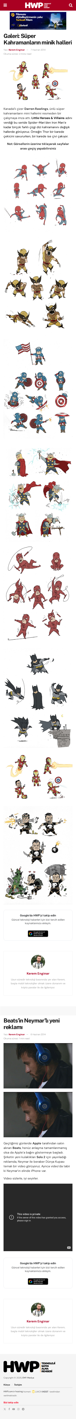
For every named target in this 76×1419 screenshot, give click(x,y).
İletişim (18, 1385)
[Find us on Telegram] (23, 1409)
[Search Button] (70, 5)
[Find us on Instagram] (18, 1409)
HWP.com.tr (9, 1391)
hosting (19, 1391)
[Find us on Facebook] (9, 1409)
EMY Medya (28, 1377)
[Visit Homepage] (38, 5)
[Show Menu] (5, 5)
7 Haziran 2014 (38, 49)
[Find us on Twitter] (5, 1409)
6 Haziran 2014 (38, 1034)
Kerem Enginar (17, 49)
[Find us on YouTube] (13, 1409)
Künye (7, 1385)
